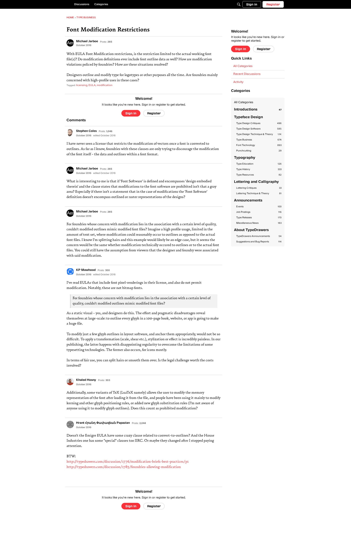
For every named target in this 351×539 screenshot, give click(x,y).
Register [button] (154, 113)
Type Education (259, 164)
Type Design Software (259, 129)
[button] (70, 43)
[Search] (238, 4)
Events (259, 206)
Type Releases (259, 217)
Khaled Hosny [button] (86, 380)
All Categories (242, 66)
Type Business (259, 140)
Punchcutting (259, 151)
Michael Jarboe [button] (87, 41)
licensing (81, 85)
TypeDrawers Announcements (259, 236)
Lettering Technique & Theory (259, 193)
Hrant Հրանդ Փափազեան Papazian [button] (103, 423)
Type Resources (259, 175)
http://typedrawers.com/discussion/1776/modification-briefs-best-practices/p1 (128, 462)
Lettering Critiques (259, 188)
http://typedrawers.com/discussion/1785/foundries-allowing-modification (124, 467)
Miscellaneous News (259, 223)
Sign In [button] (130, 113)
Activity (238, 82)
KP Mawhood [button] (86, 270)
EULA (92, 85)
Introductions (258, 109)
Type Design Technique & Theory (259, 134)
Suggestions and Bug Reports (259, 242)
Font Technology (259, 145)
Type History (259, 169)
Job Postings (259, 212)
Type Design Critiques (259, 123)
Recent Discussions (247, 74)
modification (104, 85)
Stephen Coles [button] (86, 131)
